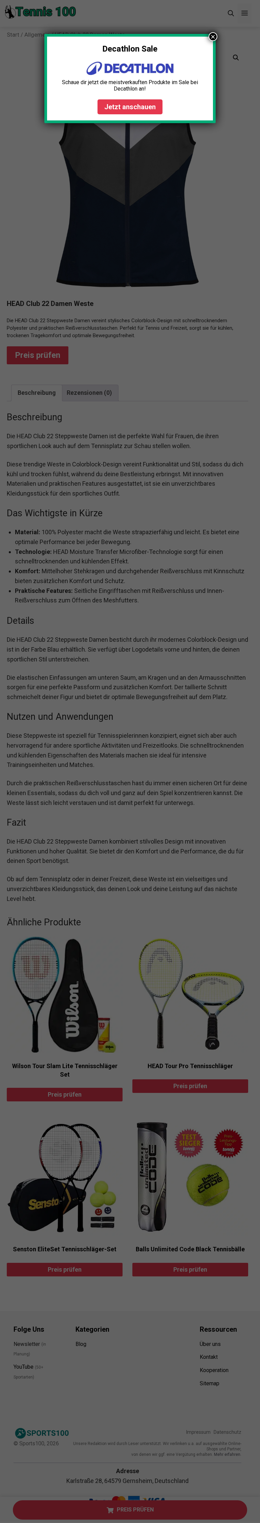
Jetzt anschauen (130, 107)
